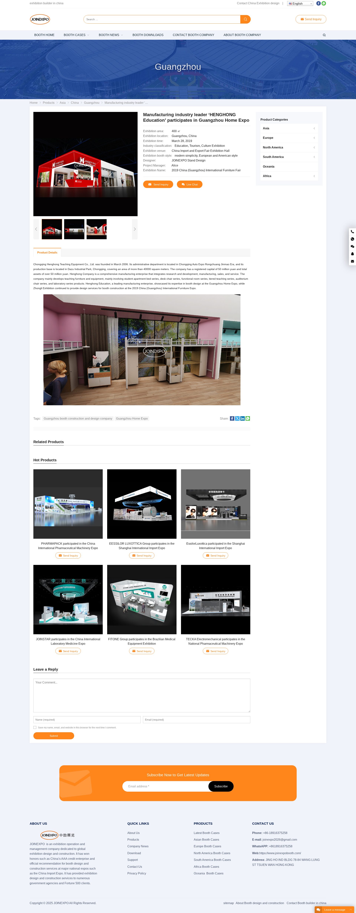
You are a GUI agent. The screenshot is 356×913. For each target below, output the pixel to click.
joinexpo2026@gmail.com (280, 839)
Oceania (268, 166)
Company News (138, 846)
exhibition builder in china (46, 3)
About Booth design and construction (260, 903)
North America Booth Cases (212, 853)
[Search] (245, 19)
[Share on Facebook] (232, 419)
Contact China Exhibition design (258, 3)
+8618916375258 (280, 846)
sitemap (228, 903)
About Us (133, 833)
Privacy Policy (136, 873)
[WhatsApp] (323, 4)
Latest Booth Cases (207, 833)
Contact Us (134, 866)
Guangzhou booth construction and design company (78, 418)
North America (273, 147)
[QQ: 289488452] (352, 254)
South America (273, 156)
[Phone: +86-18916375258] (352, 231)
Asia (266, 128)
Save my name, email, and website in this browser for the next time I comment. (77, 727)
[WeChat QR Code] (352, 246)
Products (133, 839)
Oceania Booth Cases (208, 873)
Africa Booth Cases (206, 866)
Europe (268, 137)
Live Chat (192, 184)
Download (134, 853)
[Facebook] (318, 4)
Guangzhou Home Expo (132, 418)
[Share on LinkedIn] (242, 419)
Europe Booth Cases (207, 846)
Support (132, 859)
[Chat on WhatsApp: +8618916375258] (352, 239)
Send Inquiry (313, 19)
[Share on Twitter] (237, 419)
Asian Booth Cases (206, 839)
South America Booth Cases (212, 859)
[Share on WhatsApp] (247, 419)
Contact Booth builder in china (306, 903)
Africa (267, 176)
